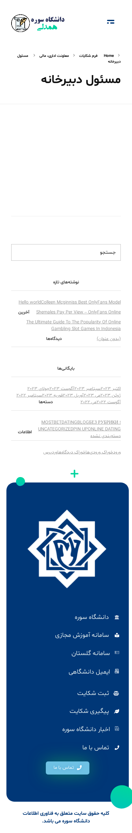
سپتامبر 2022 (29, 395)
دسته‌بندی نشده (105, 436)
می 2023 (92, 395)
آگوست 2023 (61, 389)
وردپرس (50, 452)
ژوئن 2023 (110, 395)
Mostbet (51, 423)
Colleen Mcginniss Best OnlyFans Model (81, 302)
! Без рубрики (105, 423)
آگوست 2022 (108, 402)
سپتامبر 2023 (87, 389)
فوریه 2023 (52, 395)
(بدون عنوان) (109, 339)
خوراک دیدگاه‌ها (71, 452)
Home (109, 55)
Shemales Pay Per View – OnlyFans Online (78, 312)
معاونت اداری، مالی (54, 55)
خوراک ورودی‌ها (99, 452)
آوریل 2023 (73, 395)
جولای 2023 (38, 389)
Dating (69, 423)
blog (83, 423)
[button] (67, 768)
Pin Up (80, 429)
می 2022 (88, 402)
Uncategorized (55, 429)
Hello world (30, 302)
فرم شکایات (88, 55)
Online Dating (104, 429)
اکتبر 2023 (111, 389)
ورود (117, 452)
